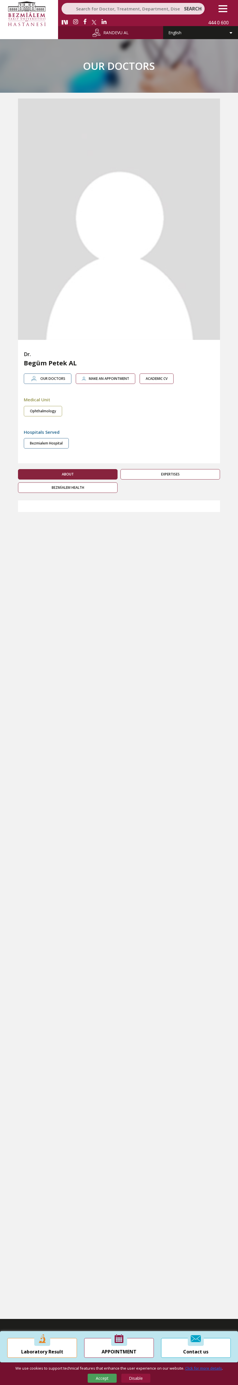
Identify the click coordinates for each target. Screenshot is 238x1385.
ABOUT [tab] (68, 474)
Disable (136, 1378)
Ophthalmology (43, 411)
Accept (102, 1378)
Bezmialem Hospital (46, 443)
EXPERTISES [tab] (170, 474)
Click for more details (203, 1368)
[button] (223, 8)
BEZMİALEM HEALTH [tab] (68, 487)
